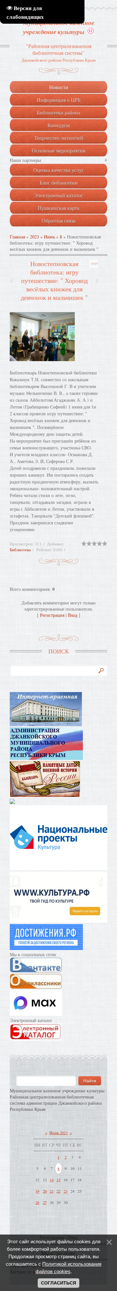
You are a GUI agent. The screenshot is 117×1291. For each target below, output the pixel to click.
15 (58, 1179)
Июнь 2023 (58, 1132)
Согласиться (58, 1282)
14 (52, 1179)
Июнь (49, 237)
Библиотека (20, 550)
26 (37, 1202)
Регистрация (52, 615)
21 (52, 1191)
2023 (34, 237)
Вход (72, 615)
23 (66, 1191)
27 (45, 1202)
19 (37, 1191)
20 (45, 1191)
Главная (17, 237)
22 (58, 1191)
